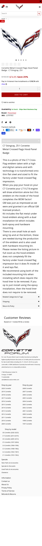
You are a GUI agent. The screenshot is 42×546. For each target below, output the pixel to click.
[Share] (2, 122)
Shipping (6, 301)
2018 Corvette (6, 395)
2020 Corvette (6, 388)
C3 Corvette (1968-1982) (10, 449)
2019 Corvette (6, 391)
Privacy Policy (7, 488)
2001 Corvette (27, 411)
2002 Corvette (27, 408)
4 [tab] (23, 60)
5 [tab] (25, 60)
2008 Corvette (27, 388)
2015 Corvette (6, 404)
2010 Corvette (6, 421)
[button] (38, 90)
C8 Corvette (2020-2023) (10, 433)
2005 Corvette (27, 398)
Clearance (5, 472)
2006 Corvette (27, 395)
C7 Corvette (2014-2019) (10, 436)
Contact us (6, 481)
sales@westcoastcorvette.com (10, 380)
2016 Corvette (6, 401)
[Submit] (39, 13)
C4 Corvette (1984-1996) (10, 445)
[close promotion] (40, 0)
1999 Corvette (27, 417)
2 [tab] (18, 60)
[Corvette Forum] (26, 7)
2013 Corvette (6, 411)
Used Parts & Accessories (10, 469)
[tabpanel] (21, 41)
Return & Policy (8, 306)
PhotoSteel (12, 113)
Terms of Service (8, 491)
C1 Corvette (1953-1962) (10, 455)
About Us (5, 484)
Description (7, 141)
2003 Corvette (27, 404)
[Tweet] (6, 122)
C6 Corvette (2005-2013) (10, 439)
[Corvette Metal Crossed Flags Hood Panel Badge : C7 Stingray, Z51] (21, 41)
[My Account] (7, 7)
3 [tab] (21, 60)
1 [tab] (16, 60)
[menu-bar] (39, 7)
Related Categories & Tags (13, 297)
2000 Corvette (27, 414)
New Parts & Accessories (10, 463)
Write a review (23, 322)
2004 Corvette (27, 401)
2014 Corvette (6, 408)
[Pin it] (10, 122)
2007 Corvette (27, 391)
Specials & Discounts (8, 466)
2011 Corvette (6, 417)
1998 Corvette (27, 421)
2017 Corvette (6, 398)
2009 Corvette (6, 424)
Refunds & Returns (9, 494)
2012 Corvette (6, 414)
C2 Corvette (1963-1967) (10, 452)
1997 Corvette (27, 424)
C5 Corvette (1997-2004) (10, 442)
